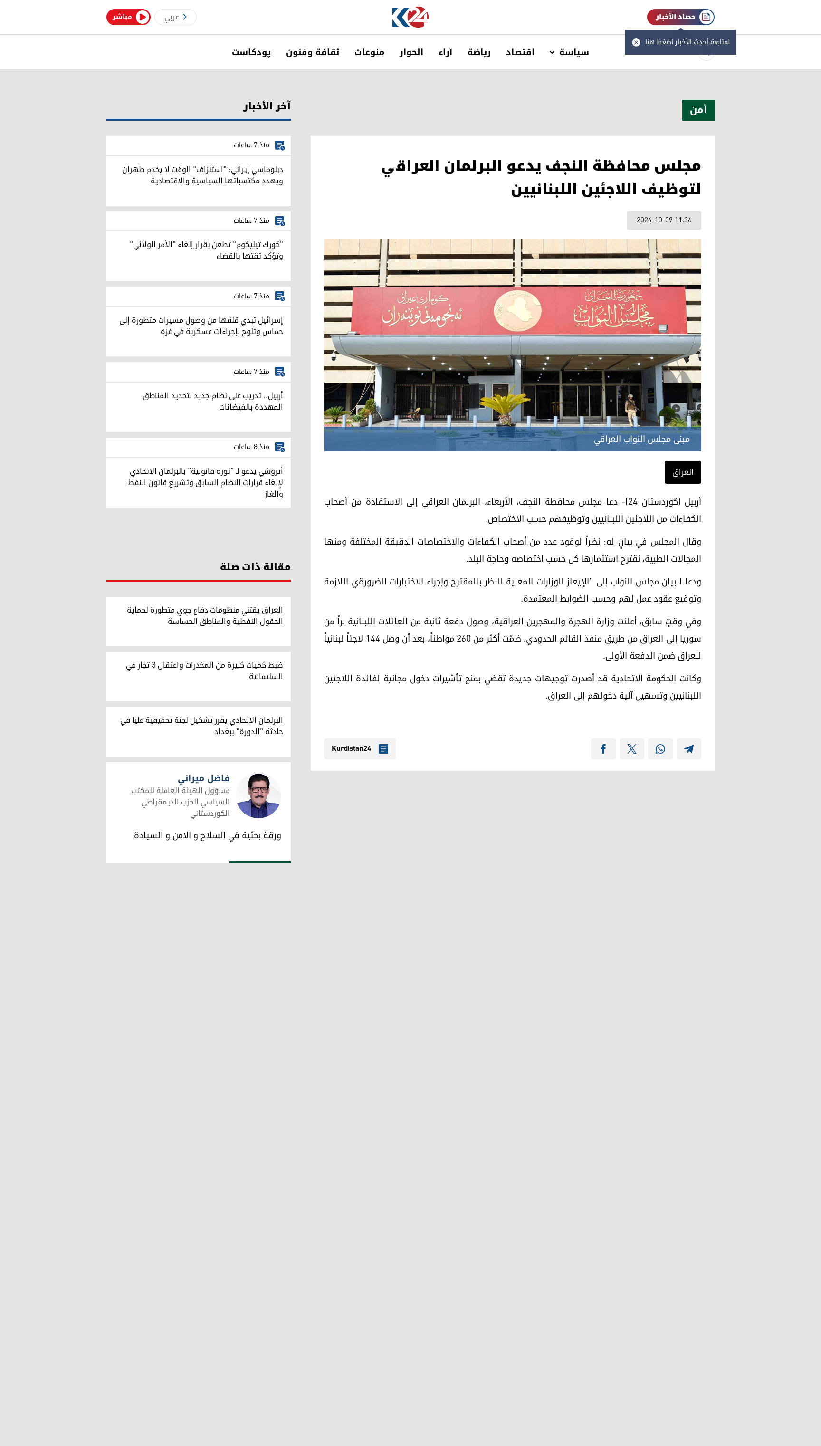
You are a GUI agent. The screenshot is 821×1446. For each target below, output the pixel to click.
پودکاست (251, 52)
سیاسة (574, 52)
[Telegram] (689, 748)
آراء (445, 52)
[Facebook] (603, 748)
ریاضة (479, 52)
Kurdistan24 (351, 749)
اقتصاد (520, 52)
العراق (683, 472)
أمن (698, 110)
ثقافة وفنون (312, 52)
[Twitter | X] (632, 748)
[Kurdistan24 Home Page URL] (410, 17)
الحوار (411, 52)
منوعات (369, 52)
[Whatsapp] (660, 748)
